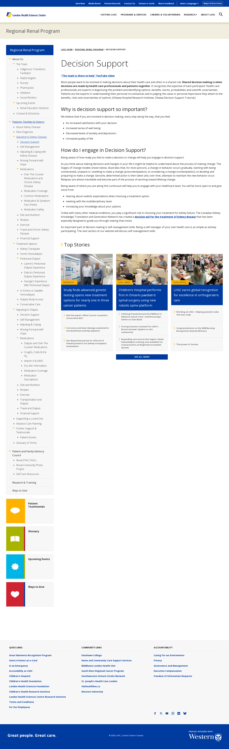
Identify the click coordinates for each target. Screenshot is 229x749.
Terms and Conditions (21, 701)
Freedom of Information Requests (173, 676)
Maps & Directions (213, 3)
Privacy (158, 660)
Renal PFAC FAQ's (26, 460)
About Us (17, 59)
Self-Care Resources (27, 474)
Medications (27, 169)
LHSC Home (67, 49)
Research (68, 282)
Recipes (24, 219)
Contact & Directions (27, 113)
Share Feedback (166, 3)
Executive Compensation (168, 670)
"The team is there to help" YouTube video (88, 75)
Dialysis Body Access (31, 299)
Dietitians (25, 92)
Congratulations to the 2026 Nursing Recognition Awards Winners (195, 329)
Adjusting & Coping (30, 324)
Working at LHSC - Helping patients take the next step (197, 313)
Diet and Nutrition (30, 215)
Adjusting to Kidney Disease (31, 137)
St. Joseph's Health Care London (99, 681)
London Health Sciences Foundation (29, 686)
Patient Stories (28, 437)
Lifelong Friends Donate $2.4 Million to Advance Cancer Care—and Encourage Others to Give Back (141, 316)
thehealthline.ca (90, 686)
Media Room (94, 3)
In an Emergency (18, 665)
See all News (142, 357)
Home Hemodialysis (31, 253)
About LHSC (208, 14)
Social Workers (28, 97)
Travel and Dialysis (30, 408)
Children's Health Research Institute (29, 691)
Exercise (24, 224)
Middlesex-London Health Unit (98, 665)
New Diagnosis (24, 132)
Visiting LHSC (109, 14)
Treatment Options (26, 244)
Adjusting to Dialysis (27, 309)
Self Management (30, 146)
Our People (180, 282)
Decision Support (29, 142)
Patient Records (112, 3)
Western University (92, 691)
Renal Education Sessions (34, 108)
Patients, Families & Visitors (28, 122)
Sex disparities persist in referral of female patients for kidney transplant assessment (86, 343)
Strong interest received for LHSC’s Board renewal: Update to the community (139, 329)
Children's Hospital (19, 676)
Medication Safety (34, 209)
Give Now (80, 3)
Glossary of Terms (26, 442)
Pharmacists (27, 87)
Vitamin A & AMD (33, 361)
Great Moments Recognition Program (30, 655)
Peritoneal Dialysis (30, 258)
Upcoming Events (25, 103)
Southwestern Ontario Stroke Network (103, 676)
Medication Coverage (36, 191)
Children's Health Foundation (25, 681)
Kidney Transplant (30, 248)
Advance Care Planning (29, 423)
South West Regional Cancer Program (102, 670)
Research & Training (24, 482)
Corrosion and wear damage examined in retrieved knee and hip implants (87, 329)
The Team (21, 64)
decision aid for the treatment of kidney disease (165, 217)
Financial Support (29, 238)
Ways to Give (19, 490)
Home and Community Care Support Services (106, 660)
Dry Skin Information (35, 365)
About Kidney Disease (28, 127)
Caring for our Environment (169, 655)
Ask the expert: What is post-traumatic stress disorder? (87, 316)
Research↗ (190, 14)
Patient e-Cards (147, 3)
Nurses (24, 83)
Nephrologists (28, 78)
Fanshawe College (91, 655)
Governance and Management (171, 665)
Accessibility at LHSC (21, 670)
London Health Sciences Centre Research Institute (37, 696)
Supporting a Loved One (29, 418)
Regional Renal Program (33, 31)
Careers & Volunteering (165, 14)
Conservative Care (30, 304)
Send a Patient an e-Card (23, 660)
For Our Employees (19, 707)
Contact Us (129, 3)
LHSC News (124, 282)
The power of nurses (187, 344)
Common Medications (36, 196)
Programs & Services (134, 14)
